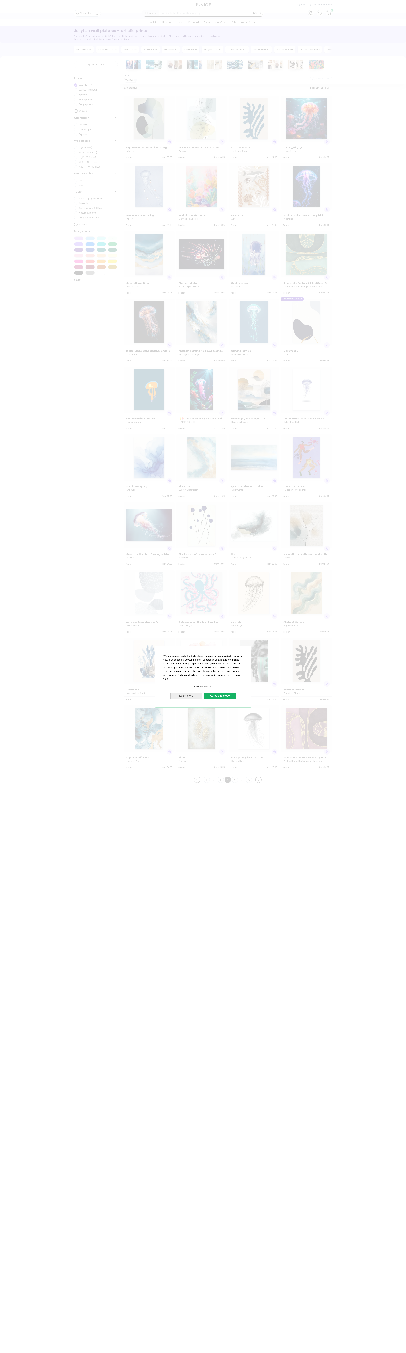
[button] (203, 686)
